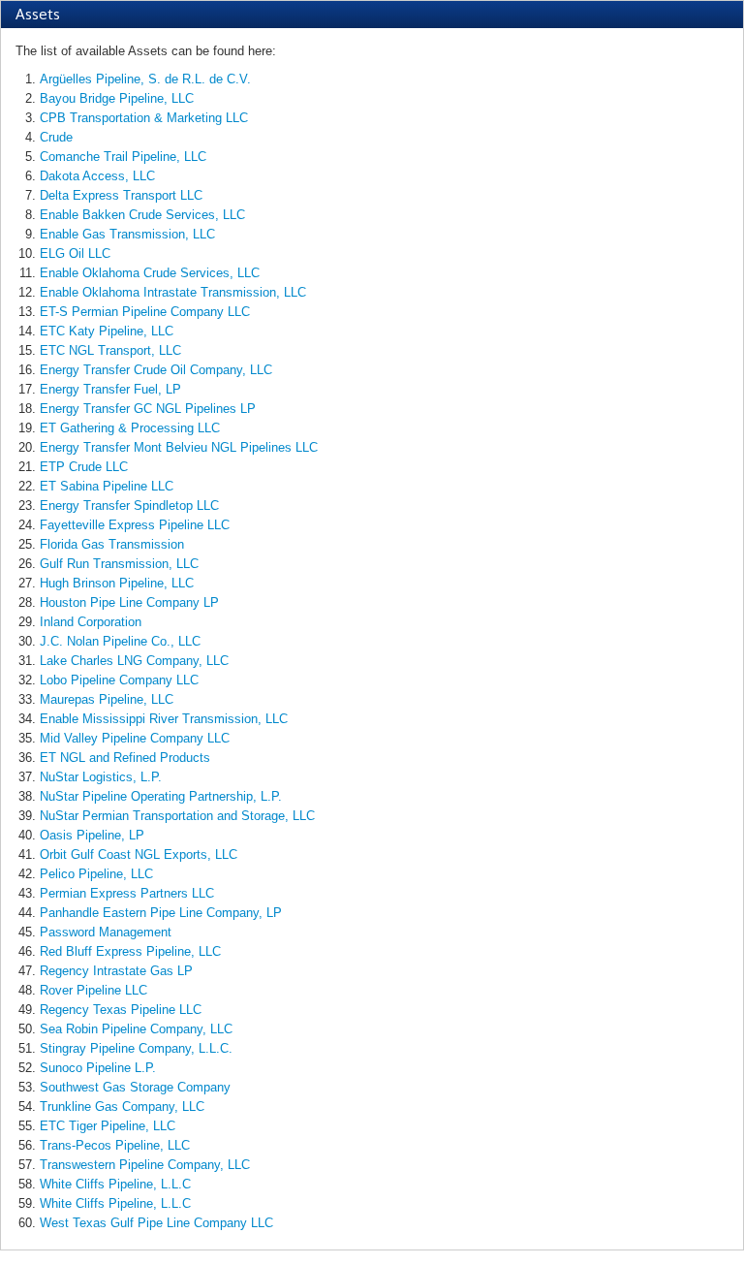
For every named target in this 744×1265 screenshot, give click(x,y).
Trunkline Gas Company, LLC (122, 1106)
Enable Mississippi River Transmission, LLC (164, 719)
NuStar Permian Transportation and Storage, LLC (177, 815)
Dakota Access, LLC (97, 176)
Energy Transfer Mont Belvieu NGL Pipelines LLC (179, 447)
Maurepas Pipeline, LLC (106, 699)
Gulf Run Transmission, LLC (119, 563)
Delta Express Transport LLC (121, 195)
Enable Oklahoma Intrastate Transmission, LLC (173, 292)
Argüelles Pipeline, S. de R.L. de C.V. (145, 79)
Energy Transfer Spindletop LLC (129, 505)
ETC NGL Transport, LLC (110, 350)
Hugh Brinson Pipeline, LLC (117, 583)
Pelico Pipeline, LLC (96, 874)
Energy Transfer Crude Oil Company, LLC (156, 370)
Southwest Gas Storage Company (135, 1087)
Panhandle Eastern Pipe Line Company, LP (161, 912)
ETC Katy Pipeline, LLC (106, 331)
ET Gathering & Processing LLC (130, 428)
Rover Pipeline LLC (93, 990)
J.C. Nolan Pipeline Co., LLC (120, 641)
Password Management (105, 932)
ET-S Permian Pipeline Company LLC (145, 311)
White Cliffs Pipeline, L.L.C (115, 1184)
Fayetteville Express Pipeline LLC (135, 525)
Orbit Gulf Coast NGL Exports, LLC (138, 854)
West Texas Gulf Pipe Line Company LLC (156, 1223)
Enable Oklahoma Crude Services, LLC (150, 273)
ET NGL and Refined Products (125, 757)
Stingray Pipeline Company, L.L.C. (136, 1048)
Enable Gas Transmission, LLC (127, 234)
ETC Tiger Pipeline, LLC (107, 1126)
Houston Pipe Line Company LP (129, 602)
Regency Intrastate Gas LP (116, 971)
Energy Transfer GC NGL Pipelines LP (148, 408)
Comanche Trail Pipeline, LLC (123, 156)
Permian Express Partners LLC (127, 893)
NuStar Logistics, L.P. (101, 777)
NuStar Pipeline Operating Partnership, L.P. (161, 796)
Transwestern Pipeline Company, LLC (145, 1164)
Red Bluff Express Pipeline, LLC (130, 951)
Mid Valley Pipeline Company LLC (135, 738)
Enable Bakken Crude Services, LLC (142, 214)
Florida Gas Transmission (112, 544)
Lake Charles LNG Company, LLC (134, 660)
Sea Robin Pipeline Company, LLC (136, 1029)
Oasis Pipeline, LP (92, 835)
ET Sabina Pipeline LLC (106, 486)
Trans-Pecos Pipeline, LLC (115, 1145)
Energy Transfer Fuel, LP (110, 389)
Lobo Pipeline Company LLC (119, 680)
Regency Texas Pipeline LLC (121, 1009)
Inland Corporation (90, 622)
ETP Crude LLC (84, 466)
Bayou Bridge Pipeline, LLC (117, 98)
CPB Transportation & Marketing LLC (144, 118)
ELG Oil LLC (75, 253)
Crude (56, 137)
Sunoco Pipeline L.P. (98, 1067)
